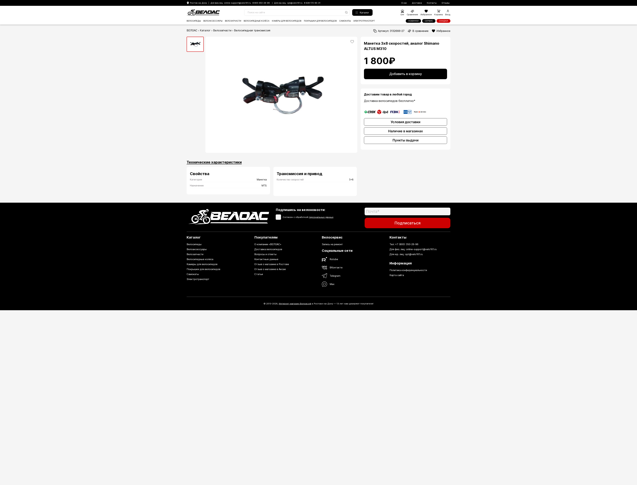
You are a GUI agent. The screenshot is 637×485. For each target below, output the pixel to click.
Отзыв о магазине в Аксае (270, 269)
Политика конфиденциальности (408, 270)
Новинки (413, 21)
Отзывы (446, 3)
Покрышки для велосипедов (320, 21)
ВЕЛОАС (192, 30)
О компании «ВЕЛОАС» (267, 244)
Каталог (364, 12)
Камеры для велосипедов (286, 21)
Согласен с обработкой (308, 217)
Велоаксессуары (212, 21)
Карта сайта (396, 275)
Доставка (417, 3)
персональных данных (321, 217)
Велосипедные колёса (256, 21)
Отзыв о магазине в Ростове (271, 264)
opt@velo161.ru (294, 3)
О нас (404, 3)
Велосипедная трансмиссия (252, 30)
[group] (195, 44)
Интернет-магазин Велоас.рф (295, 303)
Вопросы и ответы (265, 254)
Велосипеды (194, 21)
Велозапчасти (233, 21)
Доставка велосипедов (268, 249)
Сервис (429, 21)
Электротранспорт (364, 21)
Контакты (432, 3)
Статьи (258, 274)
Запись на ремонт (332, 244)
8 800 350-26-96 (261, 3)
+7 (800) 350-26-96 (406, 244)
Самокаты (345, 21)
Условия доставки (405, 122)
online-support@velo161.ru (237, 3)
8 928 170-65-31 (312, 3)
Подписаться (407, 223)
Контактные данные (266, 259)
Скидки (443, 21)
